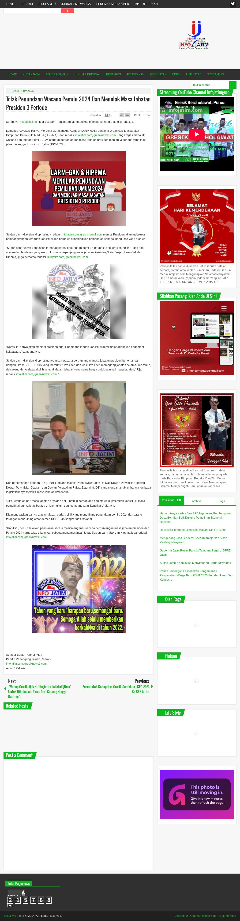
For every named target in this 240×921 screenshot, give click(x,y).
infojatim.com (28, 121)
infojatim (95, 115)
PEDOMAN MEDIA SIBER (112, 4)
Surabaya (27, 91)
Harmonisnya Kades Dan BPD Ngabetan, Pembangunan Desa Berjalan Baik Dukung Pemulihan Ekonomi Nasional (196, 518)
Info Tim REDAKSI (146, 4)
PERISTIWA (113, 74)
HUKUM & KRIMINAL (87, 74)
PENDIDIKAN (135, 74)
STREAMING (215, 74)
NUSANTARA (31, 74)
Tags (222, 501)
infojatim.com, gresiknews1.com (95, 135)
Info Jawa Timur (14, 915)
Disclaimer (181, 915)
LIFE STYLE (194, 74)
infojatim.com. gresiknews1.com (82, 234)
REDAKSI (26, 4)
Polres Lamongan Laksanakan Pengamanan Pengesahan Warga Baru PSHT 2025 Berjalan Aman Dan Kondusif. (196, 575)
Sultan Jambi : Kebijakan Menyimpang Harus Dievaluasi (196, 563)
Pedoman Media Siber (203, 915)
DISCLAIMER (47, 4)
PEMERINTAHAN (56, 74)
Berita (15, 91)
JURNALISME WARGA (76, 4)
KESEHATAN (158, 74)
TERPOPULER (171, 500)
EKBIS (176, 74)
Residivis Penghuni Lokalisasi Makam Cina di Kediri (193, 530)
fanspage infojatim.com (233, 4)
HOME (10, 4)
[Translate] (67, 10)
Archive (197, 501)
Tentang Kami (227, 915)
